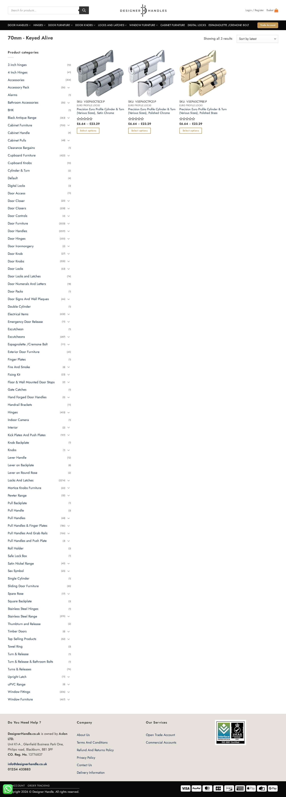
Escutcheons (16, 336)
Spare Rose (16, 593)
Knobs (12, 450)
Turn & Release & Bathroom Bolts (30, 661)
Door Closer (16, 200)
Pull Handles (16, 518)
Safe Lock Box (17, 555)
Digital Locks (197, 25)
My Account (16, 785)
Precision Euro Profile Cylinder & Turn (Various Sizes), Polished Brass (203, 111)
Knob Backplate (18, 442)
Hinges (38, 25)
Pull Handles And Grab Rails (27, 533)
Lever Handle (17, 457)
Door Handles (18, 25)
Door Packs (15, 291)
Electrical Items (18, 314)
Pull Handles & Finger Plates (27, 525)
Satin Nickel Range (21, 563)
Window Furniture (142, 25)
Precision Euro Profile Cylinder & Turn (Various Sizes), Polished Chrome (151, 111)
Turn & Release (18, 654)
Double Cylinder (19, 306)
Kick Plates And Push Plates (27, 434)
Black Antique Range (22, 117)
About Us (83, 734)
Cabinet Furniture (173, 25)
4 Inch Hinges (17, 72)
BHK (11, 110)
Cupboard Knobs (20, 163)
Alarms (12, 95)
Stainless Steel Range (22, 616)
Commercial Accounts (161, 742)
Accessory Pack (18, 87)
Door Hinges (16, 238)
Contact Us (84, 765)
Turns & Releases (19, 669)
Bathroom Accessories (23, 102)
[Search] (84, 10)
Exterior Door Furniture (23, 351)
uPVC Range (16, 684)
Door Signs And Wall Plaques (28, 299)
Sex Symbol (16, 570)
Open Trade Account (160, 734)
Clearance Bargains (21, 147)
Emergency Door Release (25, 321)
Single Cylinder (18, 578)
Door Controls (17, 215)
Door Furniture (59, 25)
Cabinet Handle (19, 132)
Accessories (16, 79)
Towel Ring (15, 646)
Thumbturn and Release (24, 623)
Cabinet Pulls (17, 140)
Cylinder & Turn (19, 170)
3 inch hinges (17, 64)
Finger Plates (17, 359)
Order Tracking (39, 785)
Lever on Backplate (21, 465)
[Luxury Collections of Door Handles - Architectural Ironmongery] (143, 10)
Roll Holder (16, 548)
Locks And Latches (111, 25)
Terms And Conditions (92, 742)
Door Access (16, 193)
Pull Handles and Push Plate (27, 540)
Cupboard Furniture (22, 155)
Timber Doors (17, 631)
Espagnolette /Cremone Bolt (229, 25)
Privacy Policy (86, 757)
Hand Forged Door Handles (27, 397)
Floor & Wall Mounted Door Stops (31, 382)
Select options (88, 130)
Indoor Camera (18, 419)
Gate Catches (17, 389)
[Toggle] (68, 87)
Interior (13, 427)
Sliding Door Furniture (23, 586)
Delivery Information (91, 772)
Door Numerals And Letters (27, 283)
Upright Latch (17, 676)
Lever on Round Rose (22, 472)
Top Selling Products (22, 638)
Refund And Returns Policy (95, 750)
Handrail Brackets (20, 404)
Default (13, 178)
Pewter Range (17, 495)
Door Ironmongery (20, 246)
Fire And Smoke (19, 367)
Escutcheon (16, 329)
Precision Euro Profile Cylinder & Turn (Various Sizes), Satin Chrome (100, 111)
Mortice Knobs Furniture (24, 487)
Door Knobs (84, 25)
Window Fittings (19, 691)
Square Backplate (20, 601)
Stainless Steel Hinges (23, 608)
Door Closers (17, 208)
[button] (255, 10)
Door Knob (15, 253)
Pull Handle (16, 510)
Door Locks (15, 268)
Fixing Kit (14, 374)
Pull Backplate (17, 502)
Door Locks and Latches (24, 276)
